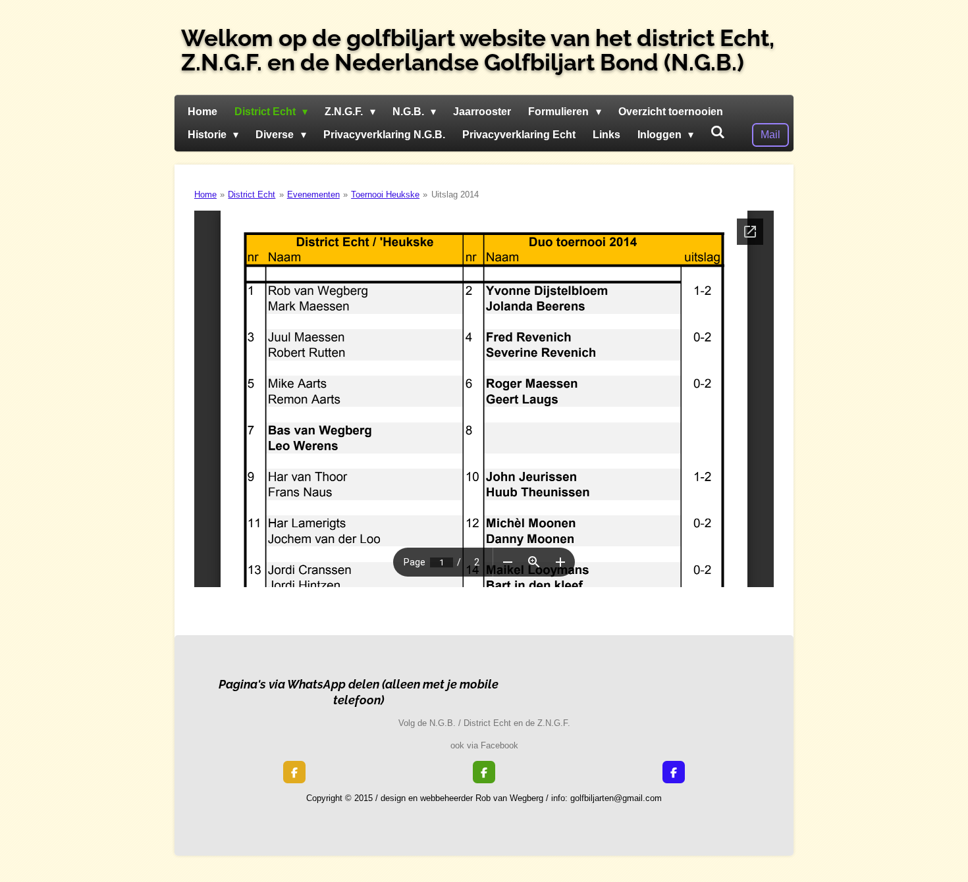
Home (205, 194)
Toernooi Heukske (385, 194)
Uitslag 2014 (455, 194)
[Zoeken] (718, 132)
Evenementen (313, 194)
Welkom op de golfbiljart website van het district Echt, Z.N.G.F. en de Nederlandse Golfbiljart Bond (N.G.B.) (477, 50)
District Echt (251, 194)
